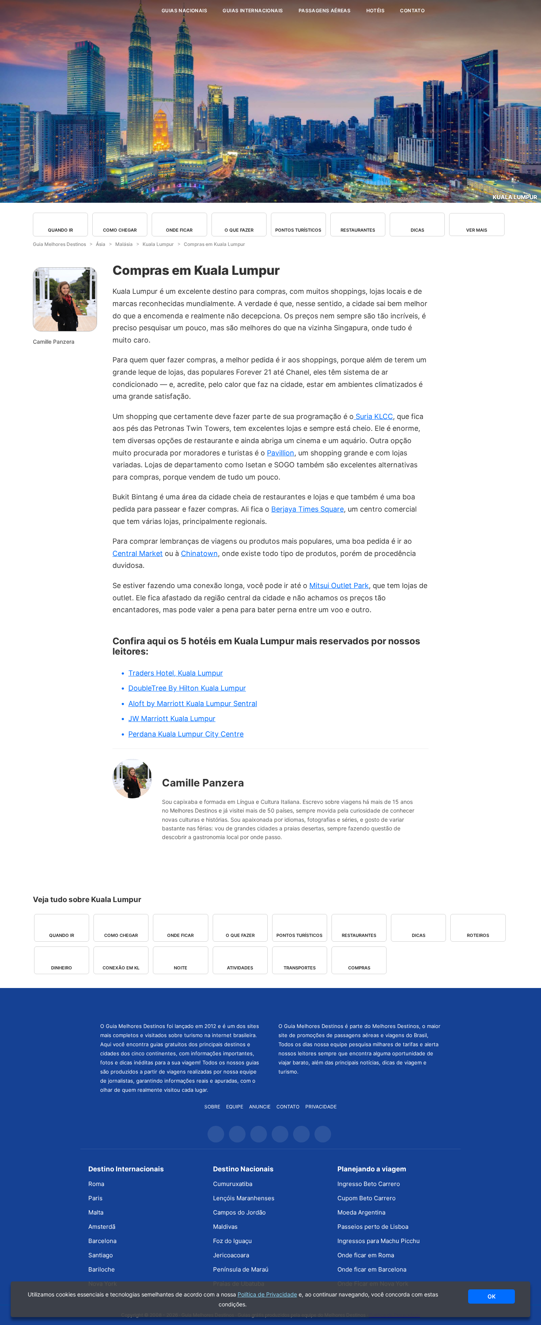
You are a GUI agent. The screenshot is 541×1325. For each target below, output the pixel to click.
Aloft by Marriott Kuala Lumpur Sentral (192, 703)
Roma (96, 1184)
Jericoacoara (231, 1255)
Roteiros (478, 935)
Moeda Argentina (361, 1212)
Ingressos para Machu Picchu (378, 1241)
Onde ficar (179, 230)
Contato (412, 10)
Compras (359, 967)
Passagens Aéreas (325, 10)
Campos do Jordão (239, 1212)
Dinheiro (61, 967)
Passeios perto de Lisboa (372, 1226)
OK (491, 1296)
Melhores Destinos (359, 1004)
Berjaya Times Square (307, 509)
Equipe (234, 1107)
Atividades (240, 967)
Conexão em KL (121, 967)
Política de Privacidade (267, 1294)
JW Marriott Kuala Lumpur (171, 718)
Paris (95, 1198)
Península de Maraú (241, 1269)
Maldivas (225, 1226)
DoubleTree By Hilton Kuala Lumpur (187, 688)
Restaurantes (358, 230)
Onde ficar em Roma (365, 1255)
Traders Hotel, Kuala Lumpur (175, 673)
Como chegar (120, 230)
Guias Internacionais (253, 10)
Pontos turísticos (298, 230)
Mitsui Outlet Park (339, 585)
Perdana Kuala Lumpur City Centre (186, 734)
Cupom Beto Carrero (366, 1198)
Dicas (417, 230)
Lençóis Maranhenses (243, 1198)
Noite (180, 967)
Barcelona (102, 1241)
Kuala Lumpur (515, 197)
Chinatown (199, 553)
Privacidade (321, 1107)
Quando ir (60, 230)
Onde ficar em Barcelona (371, 1269)
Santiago (100, 1255)
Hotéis (375, 10)
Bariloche (101, 1269)
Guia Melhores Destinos (107, 11)
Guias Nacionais (184, 10)
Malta (95, 1212)
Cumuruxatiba (232, 1184)
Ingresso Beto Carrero (368, 1184)
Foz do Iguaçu (232, 1241)
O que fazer (239, 230)
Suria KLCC (373, 416)
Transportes (300, 967)
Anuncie (259, 1107)
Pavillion (280, 453)
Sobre (212, 1107)
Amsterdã (101, 1226)
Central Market (137, 553)
